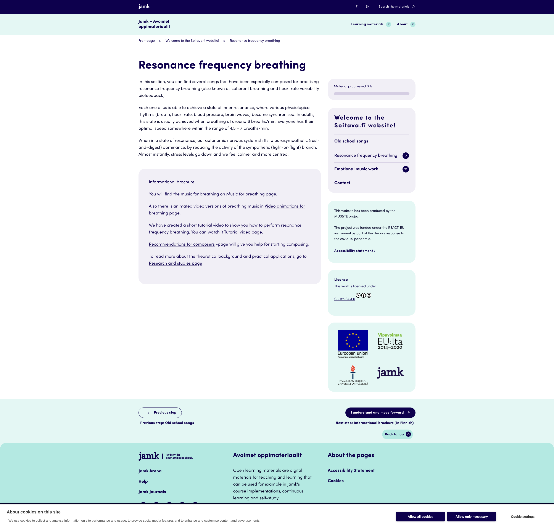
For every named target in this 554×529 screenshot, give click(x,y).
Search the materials (394, 6)
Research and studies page (175, 264)
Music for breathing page (251, 194)
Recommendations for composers (182, 245)
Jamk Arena (150, 471)
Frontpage (146, 41)
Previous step (164, 413)
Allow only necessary (472, 516)
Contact (342, 183)
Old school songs (351, 141)
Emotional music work (356, 169)
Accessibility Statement (351, 471)
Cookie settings (523, 516)
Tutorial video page (243, 232)
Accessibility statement (353, 251)
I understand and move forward (378, 413)
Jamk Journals (152, 492)
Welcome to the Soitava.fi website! (192, 41)
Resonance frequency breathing (366, 156)
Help (143, 482)
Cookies (336, 481)
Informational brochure (172, 182)
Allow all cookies (420, 516)
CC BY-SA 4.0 (344, 299)
